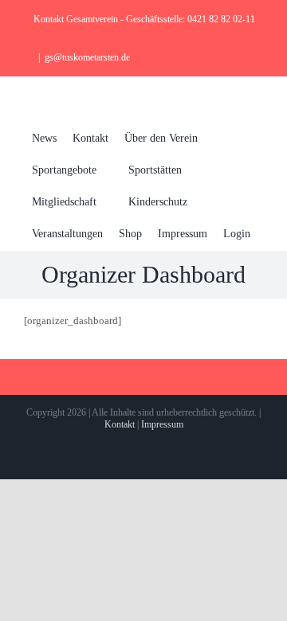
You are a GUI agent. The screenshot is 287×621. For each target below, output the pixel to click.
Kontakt (119, 424)
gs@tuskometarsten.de (87, 57)
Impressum (162, 424)
